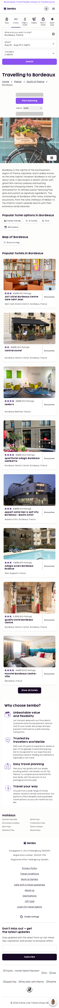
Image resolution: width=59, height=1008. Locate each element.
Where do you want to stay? (18, 32)
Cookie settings (31, 917)
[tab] (6, 22)
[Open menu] (53, 8)
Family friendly (14, 221)
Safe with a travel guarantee (29, 885)
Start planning (29, 101)
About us (29, 890)
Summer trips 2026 (9, 819)
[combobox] (27, 35)
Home (5, 81)
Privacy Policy (29, 868)
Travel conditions (29, 874)
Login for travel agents (29, 907)
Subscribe (29, 957)
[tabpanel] (29, 47)
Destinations (29, 896)
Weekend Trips (8, 830)
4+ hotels (33, 221)
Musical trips (35, 830)
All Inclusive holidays (10, 823)
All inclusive (13, 227)
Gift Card (29, 901)
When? (8, 42)
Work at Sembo (29, 879)
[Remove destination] (53, 34)
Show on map (13, 242)
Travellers (9, 52)
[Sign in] (46, 8)
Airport (19, 108)
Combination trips (37, 823)
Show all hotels (29, 690)
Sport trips (6, 827)
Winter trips (35, 819)
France (18, 81)
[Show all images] (52, 158)
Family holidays (36, 827)
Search (29, 62)
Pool (47, 221)
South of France (35, 81)
